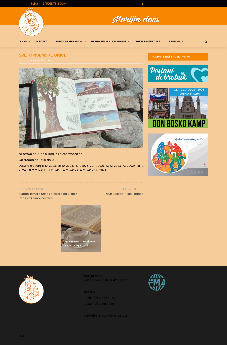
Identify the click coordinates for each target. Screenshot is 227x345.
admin (22, 60)
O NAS (23, 41)
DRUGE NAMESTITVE (147, 41)
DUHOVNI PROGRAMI (69, 41)
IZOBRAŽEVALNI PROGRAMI (108, 41)
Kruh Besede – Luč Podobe (124, 194)
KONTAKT (41, 41)
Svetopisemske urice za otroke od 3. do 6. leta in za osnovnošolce (48, 196)
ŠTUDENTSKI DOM (54, 4)
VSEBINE (174, 41)
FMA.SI (35, 4)
